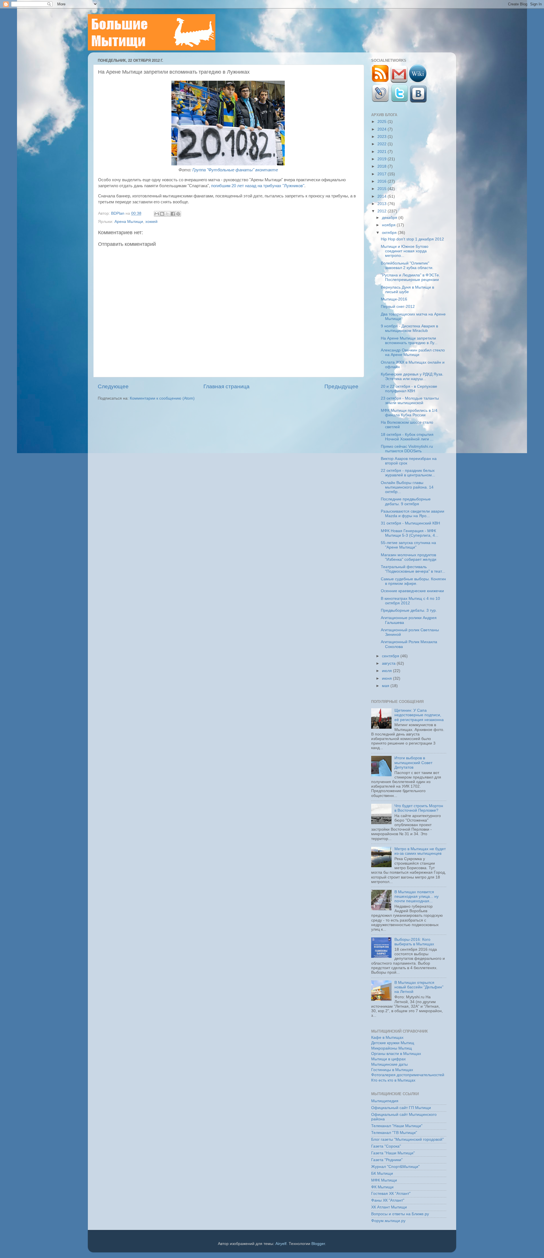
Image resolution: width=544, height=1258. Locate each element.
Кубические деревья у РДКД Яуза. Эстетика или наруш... (412, 376)
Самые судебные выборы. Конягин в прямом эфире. (413, 581)
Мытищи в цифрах (388, 1059)
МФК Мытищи (384, 1180)
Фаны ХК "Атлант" (387, 1200)
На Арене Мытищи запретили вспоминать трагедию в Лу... (409, 340)
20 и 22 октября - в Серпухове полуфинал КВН (409, 388)
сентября (391, 656)
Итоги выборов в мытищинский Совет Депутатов (413, 762)
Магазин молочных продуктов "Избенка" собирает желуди (408, 557)
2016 (382, 181)
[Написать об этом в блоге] (162, 214)
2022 (382, 144)
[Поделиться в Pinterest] (178, 214)
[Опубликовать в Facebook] (173, 214)
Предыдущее (341, 386)
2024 (382, 129)
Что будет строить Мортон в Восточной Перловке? (418, 808)
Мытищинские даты (389, 1064)
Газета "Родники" (387, 1160)
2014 (382, 196)
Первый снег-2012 (398, 306)
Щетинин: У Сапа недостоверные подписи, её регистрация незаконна (419, 715)
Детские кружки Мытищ (392, 1043)
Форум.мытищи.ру (388, 1221)
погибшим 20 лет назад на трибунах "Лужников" (257, 186)
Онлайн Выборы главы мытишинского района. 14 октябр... (407, 487)
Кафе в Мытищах (387, 1037)
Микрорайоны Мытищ (391, 1048)
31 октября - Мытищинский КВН (410, 523)
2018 (382, 166)
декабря (390, 218)
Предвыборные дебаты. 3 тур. (409, 610)
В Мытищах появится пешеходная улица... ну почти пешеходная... (416, 896)
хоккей (151, 221)
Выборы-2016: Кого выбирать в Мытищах (414, 941)
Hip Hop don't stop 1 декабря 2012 (412, 239)
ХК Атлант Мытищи (389, 1207)
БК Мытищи (382, 1173)
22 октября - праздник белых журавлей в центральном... (408, 472)
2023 (382, 137)
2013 (382, 204)
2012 (382, 211)
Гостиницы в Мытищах (392, 1070)
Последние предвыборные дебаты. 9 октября (406, 501)
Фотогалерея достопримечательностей (407, 1075)
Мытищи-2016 (394, 299)
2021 (382, 152)
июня (387, 678)
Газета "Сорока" (386, 1146)
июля (387, 671)
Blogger (318, 1244)
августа (389, 663)
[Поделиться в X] (167, 214)
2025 (382, 122)
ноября (389, 225)
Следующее (113, 386)
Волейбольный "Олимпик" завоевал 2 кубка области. (407, 265)
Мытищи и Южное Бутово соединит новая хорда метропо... (404, 251)
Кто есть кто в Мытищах (393, 1080)
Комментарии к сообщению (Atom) (162, 398)
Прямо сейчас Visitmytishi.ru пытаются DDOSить (407, 448)
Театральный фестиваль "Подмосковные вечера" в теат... (413, 569)
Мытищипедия (384, 1101)
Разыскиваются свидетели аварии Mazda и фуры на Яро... (412, 513)
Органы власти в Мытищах (396, 1054)
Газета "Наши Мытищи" (393, 1153)
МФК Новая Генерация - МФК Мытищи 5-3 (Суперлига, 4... (409, 533)
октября (390, 233)
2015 (382, 189)
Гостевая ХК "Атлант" (391, 1193)
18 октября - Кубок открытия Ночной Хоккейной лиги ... (407, 436)
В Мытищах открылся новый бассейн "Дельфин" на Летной (418, 987)
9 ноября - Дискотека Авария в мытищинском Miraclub (409, 328)
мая (386, 686)
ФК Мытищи (382, 1187)
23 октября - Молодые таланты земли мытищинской (410, 400)
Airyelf (280, 1244)
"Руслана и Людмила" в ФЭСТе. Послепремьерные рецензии (410, 277)
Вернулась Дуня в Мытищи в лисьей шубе (407, 289)
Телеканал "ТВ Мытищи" (394, 1133)
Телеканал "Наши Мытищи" (396, 1126)
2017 (382, 174)
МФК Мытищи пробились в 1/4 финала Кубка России (409, 412)
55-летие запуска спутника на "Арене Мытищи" (408, 545)
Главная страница (226, 386)
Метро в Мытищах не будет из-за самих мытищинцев (420, 851)
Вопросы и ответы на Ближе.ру (400, 1214)
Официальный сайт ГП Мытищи (401, 1108)
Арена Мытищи (128, 221)
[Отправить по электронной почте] (157, 214)
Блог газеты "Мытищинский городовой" (407, 1139)
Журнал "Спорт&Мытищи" (395, 1167)
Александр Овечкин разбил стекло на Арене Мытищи (413, 352)
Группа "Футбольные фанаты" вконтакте (235, 170)
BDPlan (118, 213)
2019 (382, 159)
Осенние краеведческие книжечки (412, 591)
